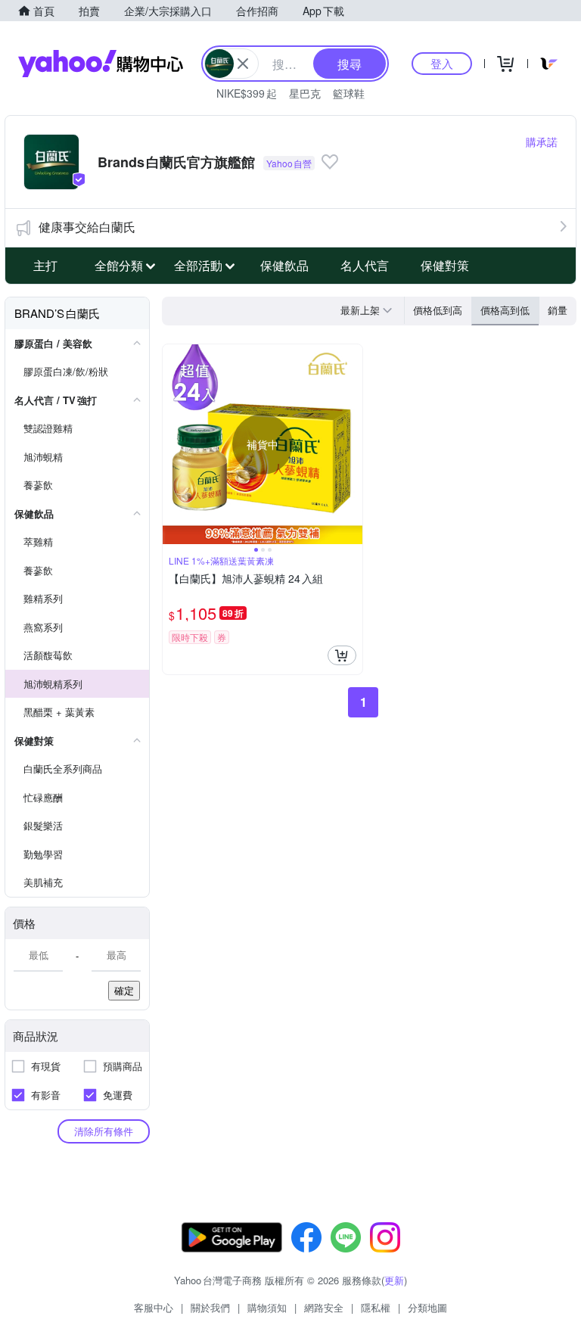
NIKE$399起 (246, 93)
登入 (441, 63)
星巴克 (305, 93)
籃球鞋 (349, 93)
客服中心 (153, 1307)
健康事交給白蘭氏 (87, 226)
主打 (45, 265)
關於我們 (210, 1307)
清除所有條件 (103, 1131)
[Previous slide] (172, 444)
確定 (124, 990)
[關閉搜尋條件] (243, 63)
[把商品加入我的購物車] (342, 655)
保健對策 (445, 265)
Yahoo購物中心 (100, 63)
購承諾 (542, 141)
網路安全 (323, 1307)
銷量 (557, 310)
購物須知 (267, 1307)
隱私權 (375, 1307)
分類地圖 (427, 1307)
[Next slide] (352, 444)
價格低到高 (437, 310)
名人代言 (364, 265)
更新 (394, 1280)
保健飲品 (284, 265)
